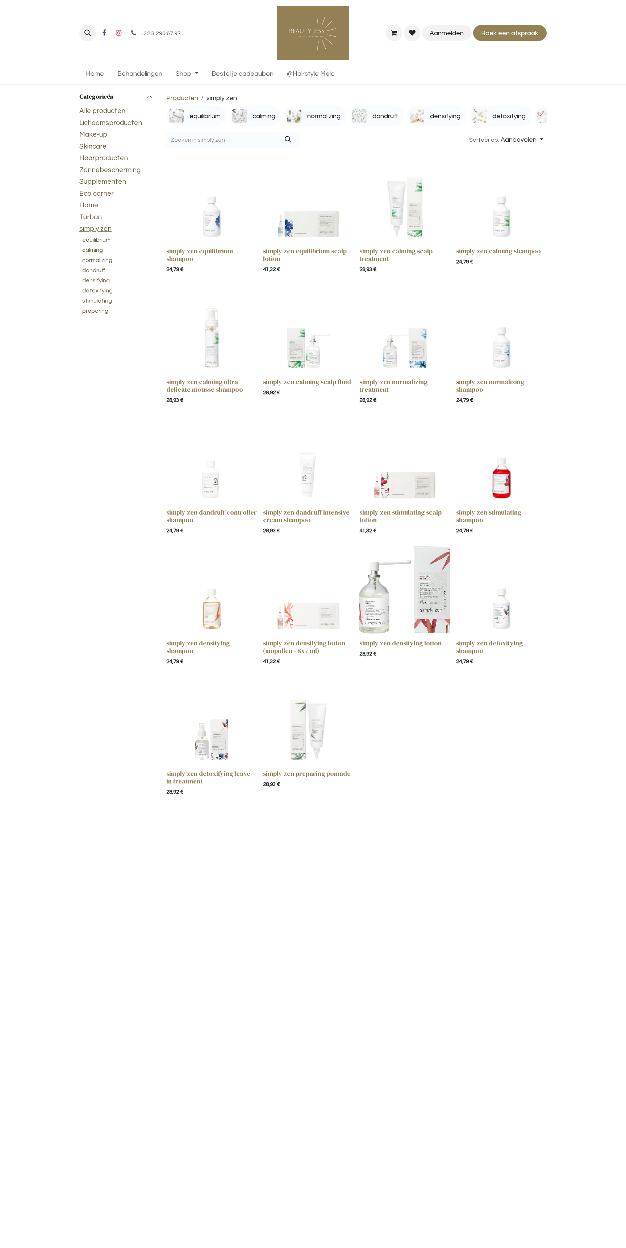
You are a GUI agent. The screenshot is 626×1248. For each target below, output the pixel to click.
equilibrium (96, 240)
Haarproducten (103, 158)
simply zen (95, 228)
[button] (87, 33)
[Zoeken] (288, 139)
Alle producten (102, 111)
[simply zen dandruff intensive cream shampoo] (308, 460)
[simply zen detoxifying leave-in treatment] (211, 721)
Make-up (93, 134)
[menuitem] (95, 74)
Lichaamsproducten (110, 122)
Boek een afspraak (509, 33)
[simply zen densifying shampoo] (211, 590)
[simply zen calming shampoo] (501, 198)
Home (88, 205)
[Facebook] (103, 32)
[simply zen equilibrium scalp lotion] (308, 198)
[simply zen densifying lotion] (404, 590)
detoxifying (97, 291)
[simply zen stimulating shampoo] (501, 460)
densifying (96, 280)
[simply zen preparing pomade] (308, 721)
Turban (90, 217)
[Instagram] (118, 32)
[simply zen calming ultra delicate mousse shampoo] (211, 329)
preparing (95, 311)
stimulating (97, 301)
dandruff (93, 270)
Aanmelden (447, 33)
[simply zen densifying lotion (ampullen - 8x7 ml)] (308, 590)
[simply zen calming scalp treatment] (404, 198)
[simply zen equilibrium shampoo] (211, 198)
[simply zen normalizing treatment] (404, 329)
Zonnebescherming (110, 170)
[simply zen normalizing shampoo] (501, 329)
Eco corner (96, 193)
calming (92, 250)
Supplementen (102, 181)
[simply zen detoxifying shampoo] (501, 590)
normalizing (97, 260)
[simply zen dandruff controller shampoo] (211, 460)
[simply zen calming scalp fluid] (308, 329)
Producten (182, 98)
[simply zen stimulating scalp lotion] (404, 460)
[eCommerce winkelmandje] (394, 33)
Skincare (93, 146)
